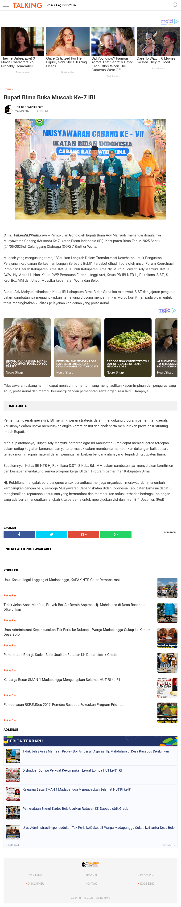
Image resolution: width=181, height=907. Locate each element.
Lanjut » (169, 844)
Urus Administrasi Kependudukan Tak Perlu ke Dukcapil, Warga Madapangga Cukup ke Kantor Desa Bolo (77, 632)
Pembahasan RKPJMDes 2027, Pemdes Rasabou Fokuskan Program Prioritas (64, 705)
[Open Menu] (6, 5)
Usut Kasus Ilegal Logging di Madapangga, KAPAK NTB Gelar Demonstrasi (62, 580)
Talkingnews (102, 897)
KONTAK (91, 883)
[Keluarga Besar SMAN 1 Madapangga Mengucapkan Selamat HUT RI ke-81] (167, 688)
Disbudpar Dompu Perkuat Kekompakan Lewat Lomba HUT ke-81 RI (72, 770)
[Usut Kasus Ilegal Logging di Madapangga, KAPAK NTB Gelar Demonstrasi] (167, 588)
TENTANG (35, 875)
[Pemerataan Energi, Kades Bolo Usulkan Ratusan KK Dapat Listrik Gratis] (167, 663)
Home (7, 89)
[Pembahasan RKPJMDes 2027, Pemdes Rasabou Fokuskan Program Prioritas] (167, 713)
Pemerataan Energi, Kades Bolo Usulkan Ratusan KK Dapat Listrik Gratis (60, 655)
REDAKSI (91, 875)
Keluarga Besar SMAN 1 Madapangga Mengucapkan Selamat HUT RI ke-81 (62, 680)
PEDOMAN (147, 875)
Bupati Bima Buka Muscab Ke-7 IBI (49, 97)
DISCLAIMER (36, 883)
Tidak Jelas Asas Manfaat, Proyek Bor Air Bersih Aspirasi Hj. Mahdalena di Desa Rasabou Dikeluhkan (74, 607)
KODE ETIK (147, 883)
